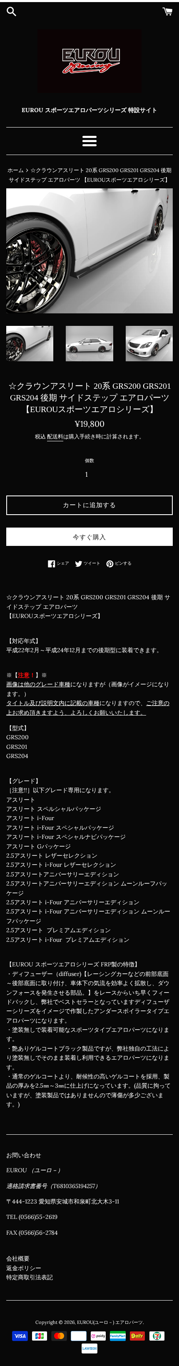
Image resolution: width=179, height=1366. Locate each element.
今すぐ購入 (89, 537)
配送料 (55, 436)
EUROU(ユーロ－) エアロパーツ (110, 1322)
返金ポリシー (23, 1268)
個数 (89, 460)
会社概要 (18, 1258)
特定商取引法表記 (29, 1277)
